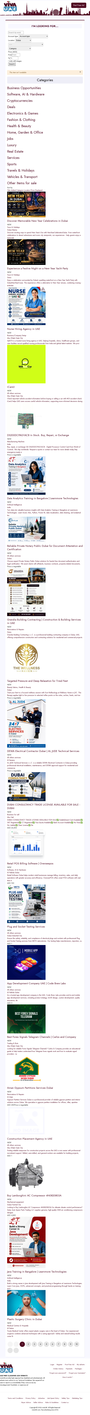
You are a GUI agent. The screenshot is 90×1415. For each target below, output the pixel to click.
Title (9, 190)
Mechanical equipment (15, 1202)
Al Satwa (10, 1328)
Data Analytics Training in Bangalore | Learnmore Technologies (42, 498)
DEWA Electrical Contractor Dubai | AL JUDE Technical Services (43, 751)
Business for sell (13, 814)
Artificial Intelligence (14, 504)
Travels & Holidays (20, 170)
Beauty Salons (12, 687)
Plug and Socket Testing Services (26, 926)
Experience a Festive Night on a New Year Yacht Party (37, 268)
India (9, 444)
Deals (11, 106)
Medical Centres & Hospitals (17, 1325)
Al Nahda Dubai (13, 872)
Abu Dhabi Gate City (15, 338)
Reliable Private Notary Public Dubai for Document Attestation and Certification (45, 547)
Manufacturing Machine (15, 441)
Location (27, 190)
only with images (16, 61)
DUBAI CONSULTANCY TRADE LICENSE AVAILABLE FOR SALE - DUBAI (43, 806)
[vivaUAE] (34, 6)
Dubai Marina (12, 230)
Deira (9, 277)
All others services (14, 393)
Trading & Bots (12, 1043)
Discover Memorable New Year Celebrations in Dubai (37, 221)
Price (33, 190)
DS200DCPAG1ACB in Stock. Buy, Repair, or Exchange (38, 435)
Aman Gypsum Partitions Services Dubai (30, 1088)
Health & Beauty (19, 125)
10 (77, 1344)
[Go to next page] (10, 1350)
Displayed (38, 190)
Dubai (9, 558)
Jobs (10, 138)
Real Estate (15, 151)
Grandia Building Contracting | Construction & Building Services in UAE (44, 621)
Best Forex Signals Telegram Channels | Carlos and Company (41, 1037)
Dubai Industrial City (14, 935)
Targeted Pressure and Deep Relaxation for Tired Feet (37, 681)
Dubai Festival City (14, 1204)
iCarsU (11, 387)
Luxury (11, 145)
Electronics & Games (22, 113)
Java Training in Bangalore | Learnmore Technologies (37, 1272)
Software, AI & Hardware (25, 94)
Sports (11, 164)
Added (13, 190)
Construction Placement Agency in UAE (29, 1139)
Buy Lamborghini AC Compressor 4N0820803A (34, 1195)
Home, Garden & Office (25, 132)
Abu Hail (10, 817)
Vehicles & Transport (22, 176)
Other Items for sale (22, 183)
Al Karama (11, 760)
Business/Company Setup (16, 335)
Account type (13, 36)
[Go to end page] (16, 1350)
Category (20, 190)
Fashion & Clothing (21, 119)
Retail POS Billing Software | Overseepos (30, 863)
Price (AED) (12, 52)
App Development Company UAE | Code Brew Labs (36, 983)
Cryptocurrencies (19, 100)
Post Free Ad (78, 5)
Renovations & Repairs (15, 629)
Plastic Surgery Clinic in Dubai (24, 1319)
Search (12, 64)
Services (13, 157)
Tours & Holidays (13, 227)
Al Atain (10, 1097)
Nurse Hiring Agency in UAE (23, 329)
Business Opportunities (24, 87)
